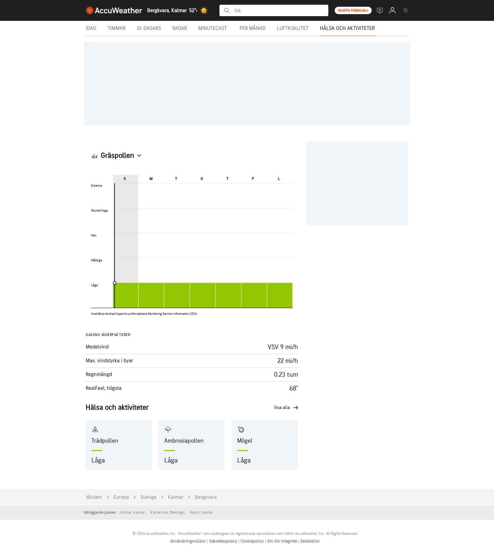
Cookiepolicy (253, 541)
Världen (94, 497)
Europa (121, 497)
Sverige (148, 497)
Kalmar (175, 497)
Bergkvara (206, 497)
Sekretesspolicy (223, 541)
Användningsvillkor (188, 541)
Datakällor (310, 541)
